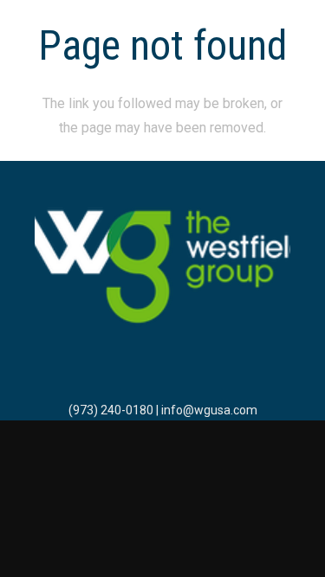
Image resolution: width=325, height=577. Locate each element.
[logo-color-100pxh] (162, 268)
